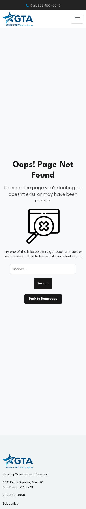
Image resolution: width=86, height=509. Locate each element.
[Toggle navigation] (77, 19)
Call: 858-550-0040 (45, 5)
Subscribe (10, 503)
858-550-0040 (14, 495)
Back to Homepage (43, 298)
